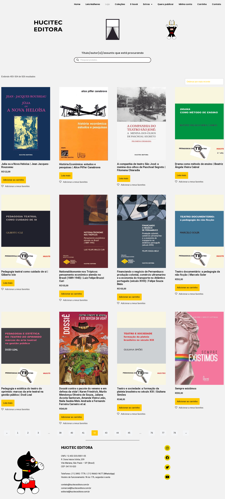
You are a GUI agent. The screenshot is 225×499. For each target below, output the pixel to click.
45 (129, 433)
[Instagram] (167, 448)
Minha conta (185, 4)
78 (174, 433)
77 (163, 433)
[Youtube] (167, 477)
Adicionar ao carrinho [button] (13, 180)
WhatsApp (109, 473)
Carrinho (202, 4)
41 (83, 433)
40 (72, 433)
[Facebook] (167, 458)
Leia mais (65, 175)
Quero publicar (166, 4)
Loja (107, 4)
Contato (216, 4)
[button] (15, 186)
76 (152, 433)
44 (117, 433)
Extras (146, 4)
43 (106, 433)
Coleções (120, 4)
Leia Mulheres (93, 4)
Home (77, 4)
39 (60, 433)
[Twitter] (167, 467)
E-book (134, 4)
